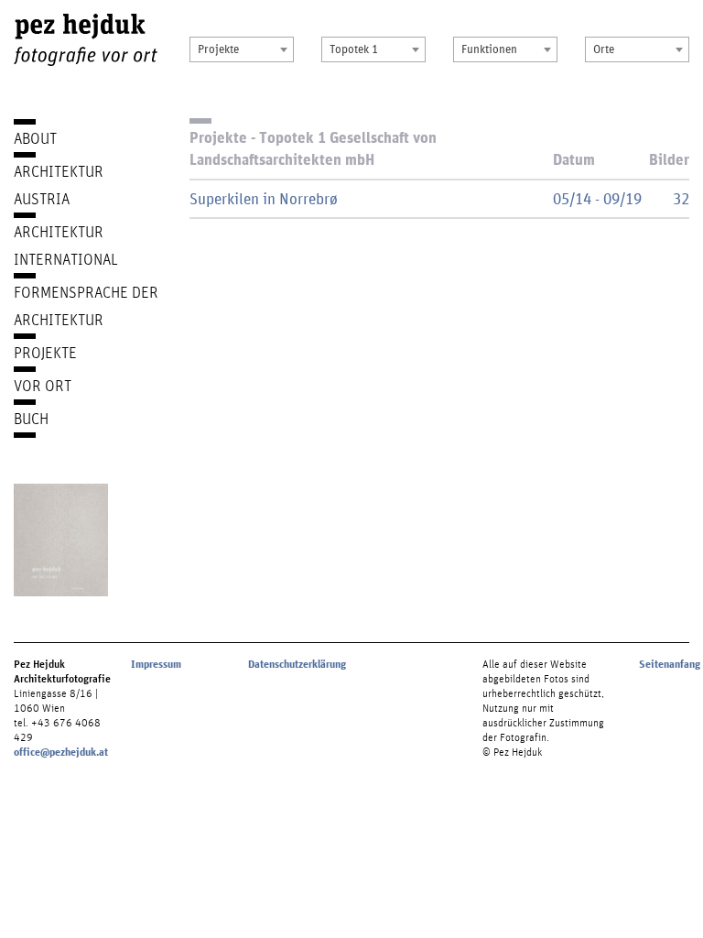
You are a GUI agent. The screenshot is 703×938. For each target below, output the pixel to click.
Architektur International (66, 245)
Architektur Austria (58, 184)
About (35, 137)
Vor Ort (42, 385)
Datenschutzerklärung (297, 664)
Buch (31, 418)
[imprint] (61, 540)
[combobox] (241, 49)
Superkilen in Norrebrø (263, 198)
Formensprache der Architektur (86, 305)
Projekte (45, 352)
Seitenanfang (669, 664)
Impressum (156, 664)
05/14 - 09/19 (597, 198)
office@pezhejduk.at (61, 752)
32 (681, 198)
